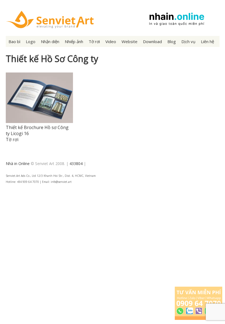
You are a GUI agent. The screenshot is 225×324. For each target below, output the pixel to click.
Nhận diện (50, 41)
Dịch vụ (188, 41)
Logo (30, 41)
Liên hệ (207, 41)
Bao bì (14, 41)
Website (129, 41)
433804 (76, 163)
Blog (171, 41)
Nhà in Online (18, 163)
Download (152, 41)
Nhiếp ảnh (74, 41)
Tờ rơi (94, 41)
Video (110, 41)
